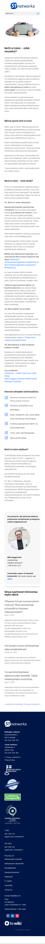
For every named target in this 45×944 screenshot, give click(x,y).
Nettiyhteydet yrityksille (13, 859)
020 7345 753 (9, 834)
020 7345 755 (9, 847)
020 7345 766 (13, 753)
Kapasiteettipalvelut (11, 872)
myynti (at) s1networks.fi (13, 850)
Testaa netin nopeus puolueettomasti (19, 338)
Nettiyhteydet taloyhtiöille (14, 863)
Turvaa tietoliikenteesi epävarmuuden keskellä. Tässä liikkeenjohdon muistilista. (20, 675)
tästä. (9, 579)
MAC (24, 905)
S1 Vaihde (8, 881)
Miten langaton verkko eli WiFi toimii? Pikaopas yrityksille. (20, 380)
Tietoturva (8, 890)
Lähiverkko (8, 885)
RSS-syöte (22, 909)
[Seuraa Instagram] (17, 916)
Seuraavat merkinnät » (32, 704)
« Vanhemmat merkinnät (13, 704)
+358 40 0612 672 (14, 565)
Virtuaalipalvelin (10, 868)
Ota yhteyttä (9, 902)
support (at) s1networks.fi (14, 836)
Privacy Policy (9, 760)
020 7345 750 (13, 740)
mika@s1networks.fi (14, 563)
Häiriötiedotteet (10, 909)
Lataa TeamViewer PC (12, 905)
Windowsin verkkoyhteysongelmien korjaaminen (20, 260)
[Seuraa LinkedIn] (12, 916)
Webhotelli (8, 877)
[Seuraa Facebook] (8, 916)
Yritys (6, 899)
